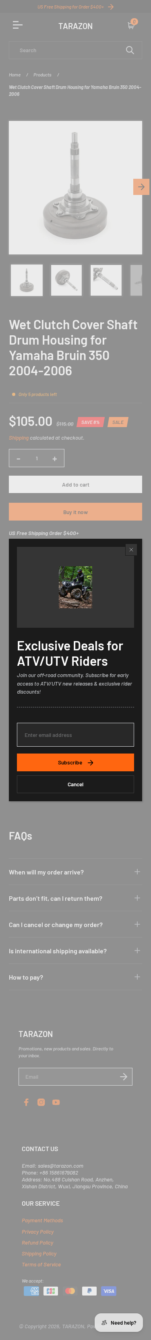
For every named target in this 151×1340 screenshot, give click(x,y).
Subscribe (70, 762)
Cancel (75, 784)
